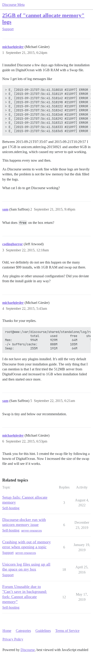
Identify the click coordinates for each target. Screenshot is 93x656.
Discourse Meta (13, 5)
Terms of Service (67, 631)
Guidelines (43, 631)
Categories (23, 631)
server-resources (31, 530)
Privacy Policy (12, 639)
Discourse (28, 650)
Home (6, 631)
